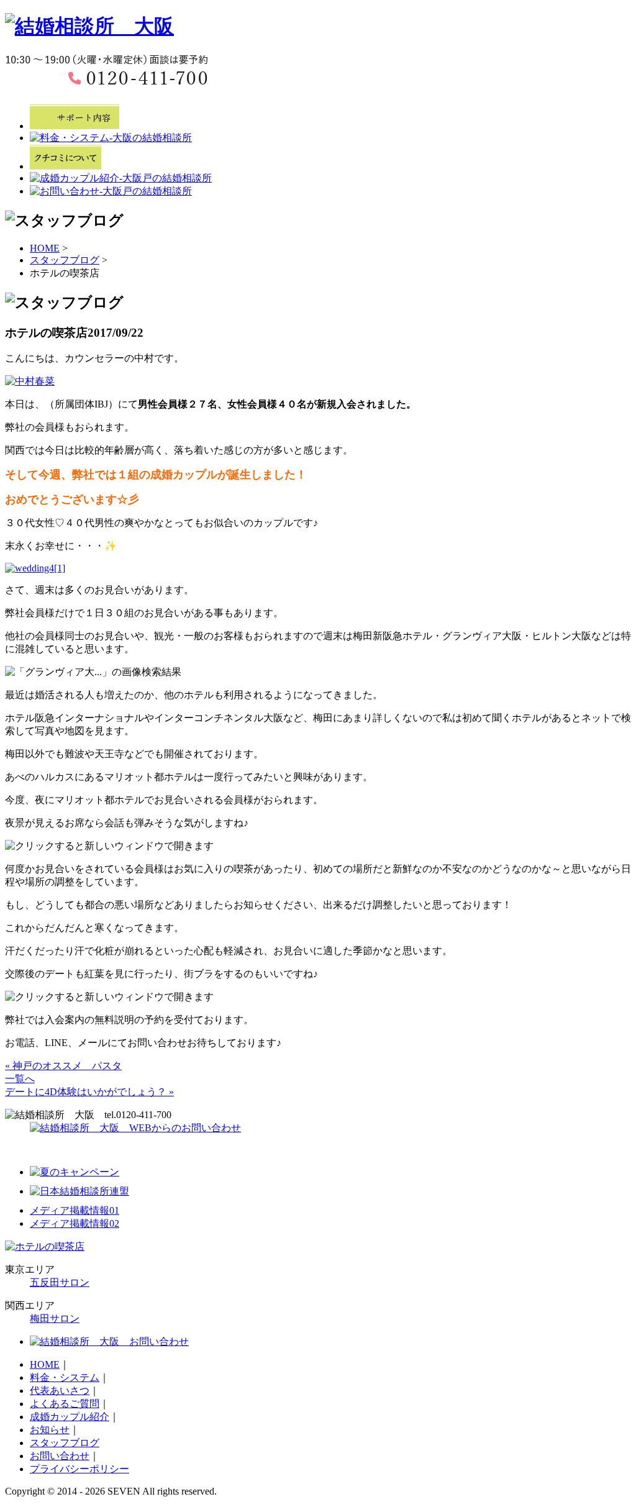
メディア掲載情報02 (74, 1223)
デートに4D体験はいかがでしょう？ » (89, 1091)
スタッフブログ (64, 260)
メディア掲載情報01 (74, 1210)
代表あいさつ (59, 1390)
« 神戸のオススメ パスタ (63, 1065)
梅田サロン (55, 1318)
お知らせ (50, 1429)
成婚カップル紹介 (69, 1416)
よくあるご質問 (64, 1403)
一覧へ (20, 1078)
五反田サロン (59, 1282)
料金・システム (64, 1377)
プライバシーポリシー (79, 1469)
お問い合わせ (59, 1455)
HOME (45, 248)
